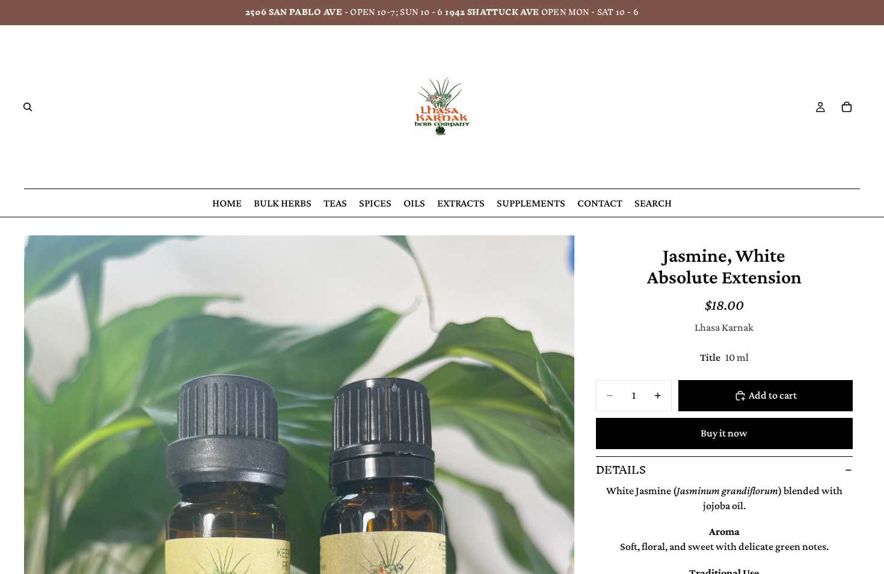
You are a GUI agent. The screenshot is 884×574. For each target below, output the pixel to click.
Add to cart (773, 395)
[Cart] (846, 107)
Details (621, 470)
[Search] (27, 107)
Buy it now (724, 433)
